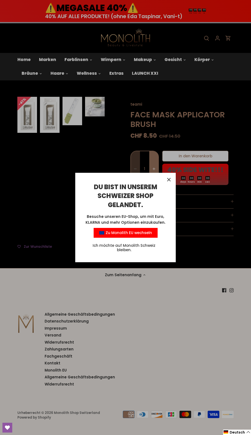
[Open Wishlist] (7, 428)
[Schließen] (168, 179)
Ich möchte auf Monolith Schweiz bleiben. (124, 247)
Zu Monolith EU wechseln (128, 232)
